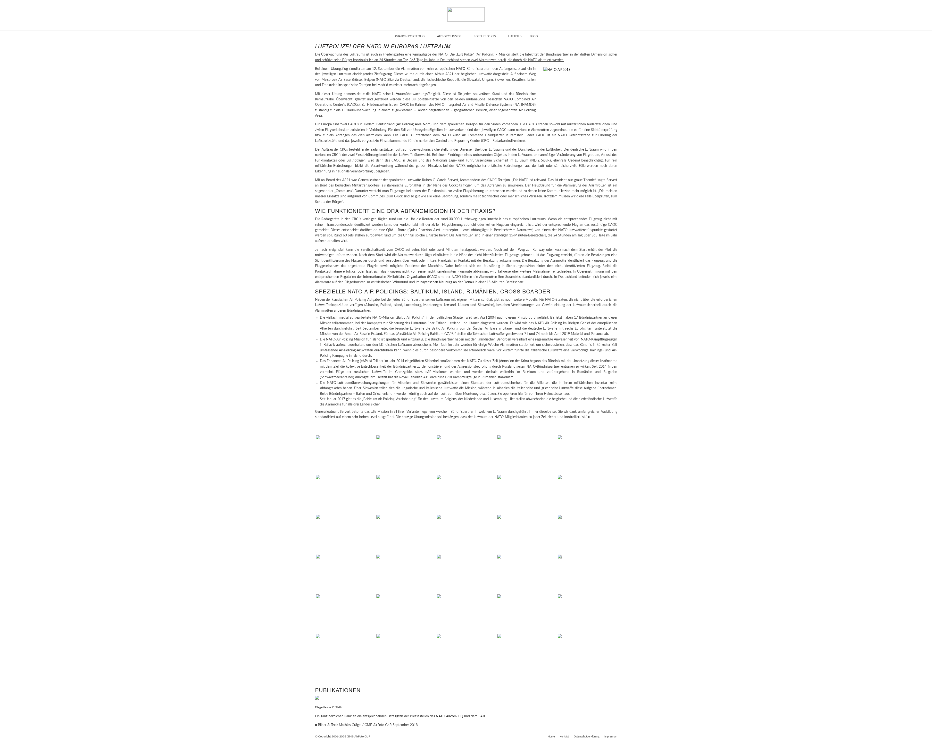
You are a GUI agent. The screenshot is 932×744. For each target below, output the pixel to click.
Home (551, 736)
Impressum (610, 736)
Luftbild (515, 36)
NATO (460, 69)
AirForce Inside (449, 36)
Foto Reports (485, 36)
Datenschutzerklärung (586, 736)
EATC (482, 716)
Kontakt (564, 736)
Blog (534, 36)
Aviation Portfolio (409, 36)
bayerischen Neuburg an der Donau (447, 282)
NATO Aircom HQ (449, 716)
